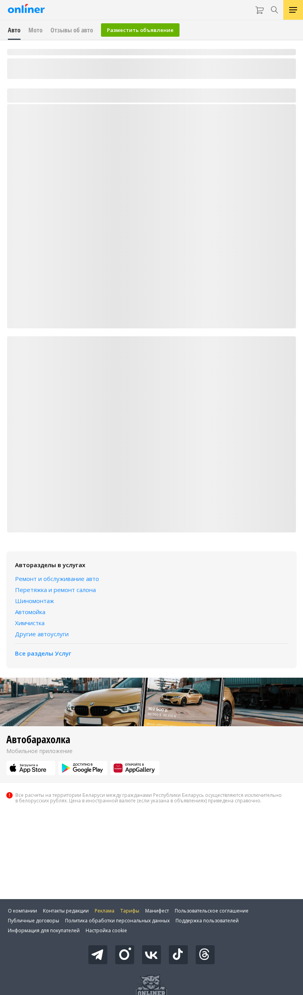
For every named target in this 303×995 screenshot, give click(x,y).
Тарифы (129, 910)
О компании (22, 910)
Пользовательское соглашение (212, 910)
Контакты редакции (66, 910)
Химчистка (30, 623)
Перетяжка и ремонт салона (55, 590)
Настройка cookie (106, 930)
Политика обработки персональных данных (117, 920)
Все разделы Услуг (43, 653)
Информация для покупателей (44, 930)
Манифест (157, 910)
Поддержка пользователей (207, 920)
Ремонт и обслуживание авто (57, 579)
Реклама (104, 910)
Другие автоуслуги (42, 634)
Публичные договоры (33, 920)
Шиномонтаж (34, 601)
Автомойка (30, 612)
